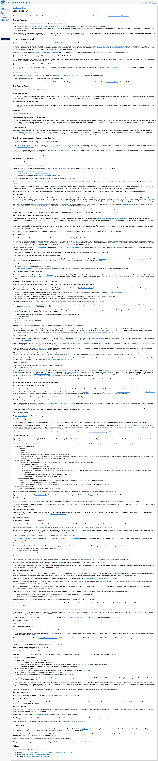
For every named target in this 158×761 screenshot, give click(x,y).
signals (18, 318)
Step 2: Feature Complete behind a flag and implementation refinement (33, 400)
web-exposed (46, 46)
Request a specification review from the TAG (28, 268)
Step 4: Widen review (19, 234)
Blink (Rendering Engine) (19, 8)
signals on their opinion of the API (38, 247)
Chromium (3, 8)
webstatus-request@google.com (25, 147)
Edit (5, 39)
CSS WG (60, 354)
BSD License (3, 33)
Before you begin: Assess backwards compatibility (27, 651)
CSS (46, 354)
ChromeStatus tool (140, 132)
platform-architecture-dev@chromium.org (46, 52)
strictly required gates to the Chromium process (25, 132)
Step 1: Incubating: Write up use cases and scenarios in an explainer (32, 161)
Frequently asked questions (25, 39)
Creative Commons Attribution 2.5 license (5, 29)
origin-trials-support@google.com (93, 332)
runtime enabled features (123, 392)
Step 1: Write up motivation (20, 692)
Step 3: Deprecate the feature (21, 517)
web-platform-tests (126, 204)
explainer (46, 168)
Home (2, 6)
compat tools (85, 664)
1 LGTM (19, 550)
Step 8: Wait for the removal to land (23, 626)
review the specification (45, 266)
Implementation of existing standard (25, 101)
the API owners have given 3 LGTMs (26, 538)
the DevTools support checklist (64, 75)
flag (47, 231)
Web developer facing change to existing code (29, 117)
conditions (47, 123)
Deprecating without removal (20, 542)
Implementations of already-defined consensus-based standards (35, 382)
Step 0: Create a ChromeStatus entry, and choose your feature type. (36, 142)
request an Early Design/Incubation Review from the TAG (112, 218)
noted (2, 26)
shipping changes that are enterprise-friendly (95, 578)
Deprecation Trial (115, 573)
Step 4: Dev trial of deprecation (21, 556)
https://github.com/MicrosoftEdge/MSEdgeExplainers (36, 173)
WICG (119, 186)
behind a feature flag (44, 204)
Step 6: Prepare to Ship (19, 335)
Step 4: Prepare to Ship (19, 419)
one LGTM (48, 276)
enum (88, 501)
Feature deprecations (20, 435)
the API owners (23, 306)
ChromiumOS (4, 9)
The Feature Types (21, 86)
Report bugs (4, 13)
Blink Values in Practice (112, 82)
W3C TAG (33, 78)
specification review (58, 403)
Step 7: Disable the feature (20, 620)
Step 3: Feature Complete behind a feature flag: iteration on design (32, 215)
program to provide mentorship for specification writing (33, 181)
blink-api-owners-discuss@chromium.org (118, 16)
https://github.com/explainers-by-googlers (32, 171)
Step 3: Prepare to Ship (19, 706)
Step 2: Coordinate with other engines (23, 509)
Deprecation (17, 110)
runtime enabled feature (73, 538)
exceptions (28, 316)
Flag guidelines (17, 231)
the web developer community (28, 221)
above (33, 634)
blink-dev (124, 197)
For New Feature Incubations (23, 158)
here (40, 220)
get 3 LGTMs (138, 425)
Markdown (66, 168)
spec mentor (141, 186)
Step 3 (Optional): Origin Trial (21, 412)
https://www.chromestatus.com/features (65, 145)
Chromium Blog (5, 19)
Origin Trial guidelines (21, 416)
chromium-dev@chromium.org (121, 47)
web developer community (73, 247)
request (69, 181)
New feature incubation (21, 93)
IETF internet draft (73, 242)
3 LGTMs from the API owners (42, 374)
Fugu (67, 96)
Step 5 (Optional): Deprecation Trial (23, 570)
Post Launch (18, 725)
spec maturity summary (70, 372)
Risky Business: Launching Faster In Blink (38, 756)
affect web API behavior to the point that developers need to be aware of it (48, 26)
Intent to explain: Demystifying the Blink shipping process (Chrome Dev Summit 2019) (50, 752)
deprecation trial (43, 527)
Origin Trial (50, 275)
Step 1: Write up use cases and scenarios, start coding (28, 385)
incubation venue (58, 186)
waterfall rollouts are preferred (114, 292)
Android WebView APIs (41, 495)
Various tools (34, 501)
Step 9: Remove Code (19, 641)
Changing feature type (20, 127)
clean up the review (41, 345)
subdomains (38, 305)
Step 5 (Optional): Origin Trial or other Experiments (27, 271)
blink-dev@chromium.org (104, 47)
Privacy (3, 35)
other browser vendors (99, 338)
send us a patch (46, 175)
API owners (64, 42)
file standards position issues (58, 514)
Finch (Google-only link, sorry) (86, 288)
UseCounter (64, 204)
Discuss (3, 15)
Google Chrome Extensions (5, 21)
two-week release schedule (79, 310)
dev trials (86, 530)
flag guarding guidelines (40, 714)
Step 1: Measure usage (19, 498)
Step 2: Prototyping (18, 194)
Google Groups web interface (97, 378)
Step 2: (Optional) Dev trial (20, 698)
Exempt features (20, 20)
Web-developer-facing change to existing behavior (30, 647)
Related (16, 746)
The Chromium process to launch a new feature (33, 138)
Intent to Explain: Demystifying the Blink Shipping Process (37, 754)
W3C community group (42, 242)
